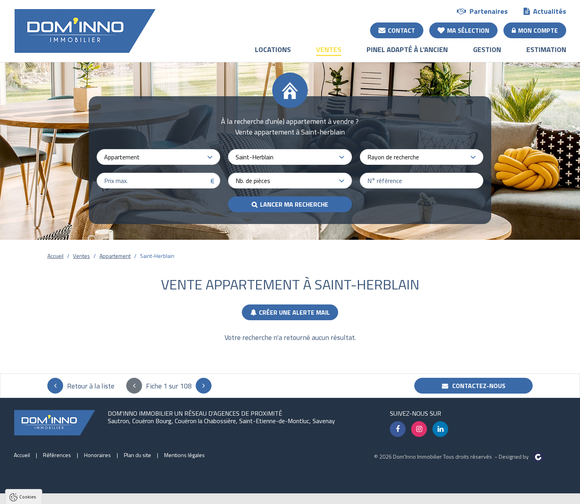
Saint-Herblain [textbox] (254, 157)
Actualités (549, 11)
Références (57, 455)
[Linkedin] (440, 429)
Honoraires (97, 455)
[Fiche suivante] (203, 386)
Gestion (487, 49)
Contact (401, 30)
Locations (273, 49)
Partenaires (489, 11)
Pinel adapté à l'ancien (407, 49)
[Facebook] (398, 429)
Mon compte (538, 30)
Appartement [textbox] (122, 157)
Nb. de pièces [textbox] (253, 180)
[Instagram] (419, 429)
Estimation (546, 49)
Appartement (115, 256)
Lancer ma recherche (294, 204)
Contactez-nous (478, 385)
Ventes (328, 49)
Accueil (55, 256)
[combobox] (158, 157)
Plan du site (137, 455)
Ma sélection (468, 30)
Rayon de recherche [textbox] (393, 157)
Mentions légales (184, 455)
